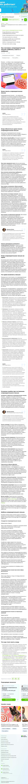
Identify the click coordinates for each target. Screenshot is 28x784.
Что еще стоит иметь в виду (9, 43)
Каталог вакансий (4, 750)
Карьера (25, 730)
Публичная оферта (5, 782)
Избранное (24, 16)
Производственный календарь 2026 (8, 755)
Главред (3, 502)
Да (5, 19)
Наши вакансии (4, 739)
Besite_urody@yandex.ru (19, 655)
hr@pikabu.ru (3, 777)
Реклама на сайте (4, 741)
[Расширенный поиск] (22, 20)
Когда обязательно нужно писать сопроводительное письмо (10, 32)
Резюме (18, 55)
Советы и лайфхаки (6, 728)
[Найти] (25, 19)
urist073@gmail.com (7, 659)
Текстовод (14, 499)
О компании (3, 737)
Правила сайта (4, 746)
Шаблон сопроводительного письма (11, 42)
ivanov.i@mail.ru (19, 658)
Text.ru (9, 499)
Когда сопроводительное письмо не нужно (13, 35)
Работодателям (23, 13)
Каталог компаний (5, 759)
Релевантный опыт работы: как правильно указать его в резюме (10, 725)
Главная (2, 23)
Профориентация (6, 57)
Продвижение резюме (6, 754)
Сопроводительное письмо (8, 55)
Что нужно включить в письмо (9, 37)
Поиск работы (15, 57)
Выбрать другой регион (14, 19)
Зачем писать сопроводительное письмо (12, 30)
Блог (7, 23)
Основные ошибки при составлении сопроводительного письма (11, 39)
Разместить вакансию (5, 742)
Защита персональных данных (7, 744)
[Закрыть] (19, 16)
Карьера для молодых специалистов (8, 757)
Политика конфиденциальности (7, 781)
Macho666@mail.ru (6, 655)
